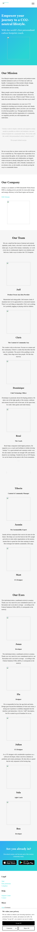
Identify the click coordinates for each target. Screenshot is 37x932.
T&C (3, 881)
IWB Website (6, 197)
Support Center (6, 895)
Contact (4, 898)
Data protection (6, 883)
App (3, 907)
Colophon (4, 886)
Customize (9, 928)
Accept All (18, 923)
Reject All (26, 928)
